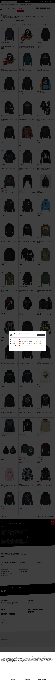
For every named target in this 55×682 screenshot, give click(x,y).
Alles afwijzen (27, 679)
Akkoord (13, 679)
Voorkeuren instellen (42, 679)
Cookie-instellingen (42, 661)
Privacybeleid (22, 662)
